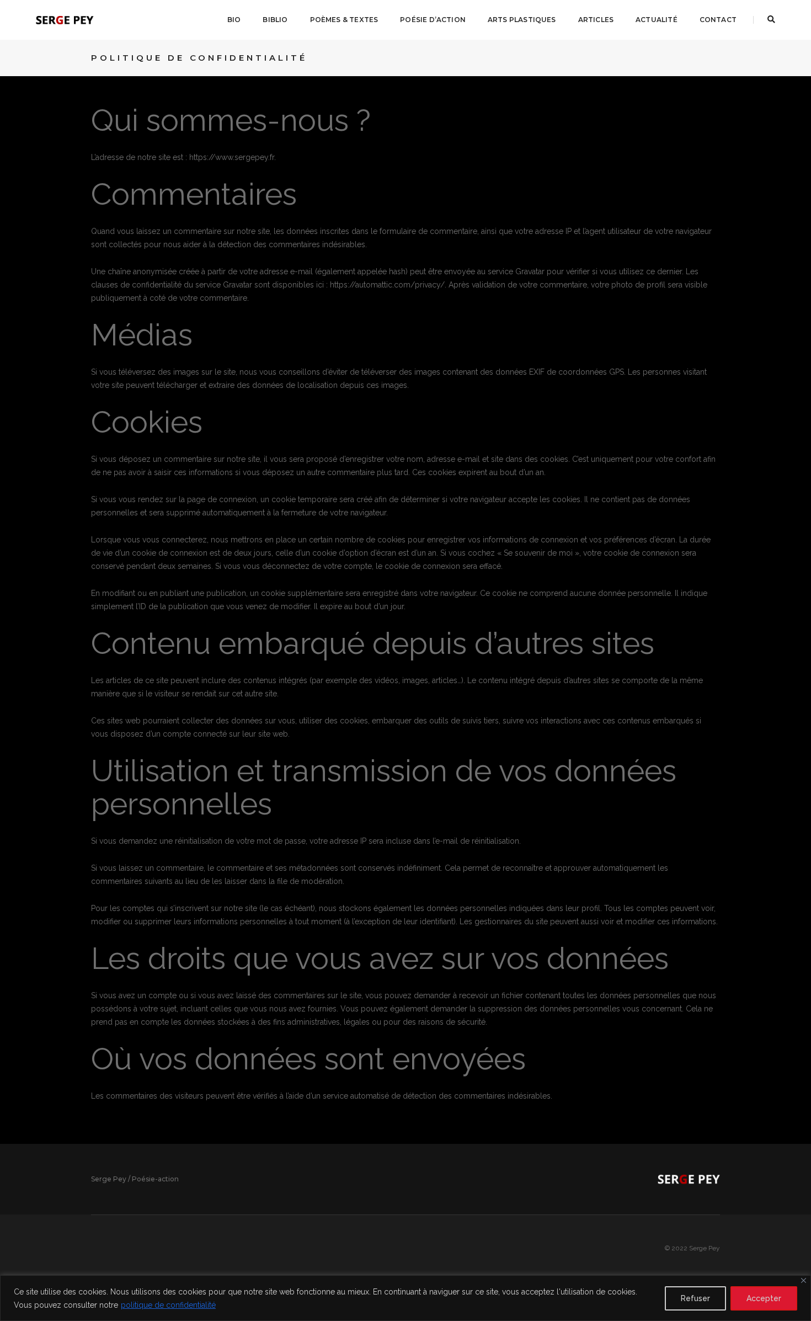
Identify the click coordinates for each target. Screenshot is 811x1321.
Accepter (763, 1298)
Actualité (656, 19)
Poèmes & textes (344, 19)
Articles (595, 19)
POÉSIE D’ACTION (433, 19)
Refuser (695, 1298)
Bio (234, 19)
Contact (718, 19)
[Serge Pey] (65, 19)
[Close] (803, 1280)
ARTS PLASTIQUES (522, 19)
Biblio (275, 19)
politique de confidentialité (168, 1305)
